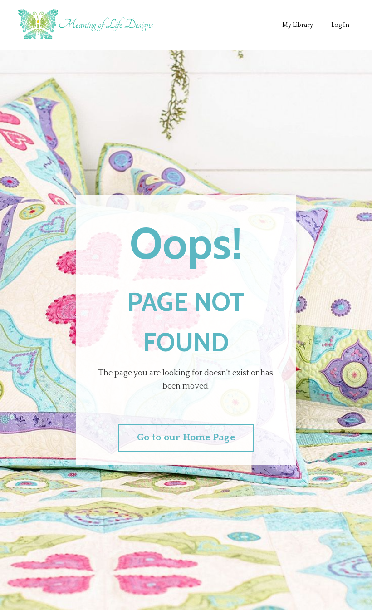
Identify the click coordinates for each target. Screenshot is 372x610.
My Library (297, 25)
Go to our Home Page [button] (186, 437)
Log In (340, 25)
